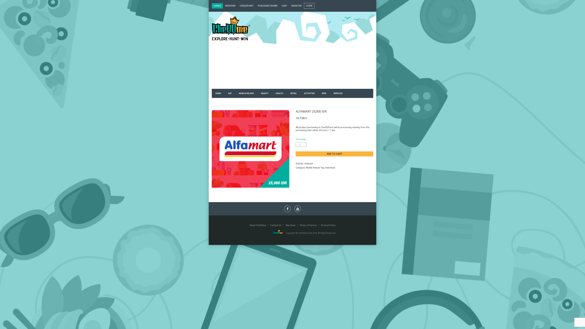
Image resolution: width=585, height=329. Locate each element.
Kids (324, 93)
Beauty (264, 93)
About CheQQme (258, 225)
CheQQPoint (247, 6)
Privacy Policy (328, 225)
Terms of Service (308, 225)
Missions (230, 6)
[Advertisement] (292, 66)
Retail (293, 93)
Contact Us (276, 225)
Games (217, 6)
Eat (230, 93)
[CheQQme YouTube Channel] (297, 208)
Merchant (290, 225)
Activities (309, 93)
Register (296, 6)
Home (218, 93)
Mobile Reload (246, 93)
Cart (284, 6)
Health (279, 93)
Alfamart (308, 163)
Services (337, 93)
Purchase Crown (267, 6)
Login (309, 6)
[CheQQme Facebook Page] (287, 208)
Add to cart (334, 153)
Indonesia (330, 167)
